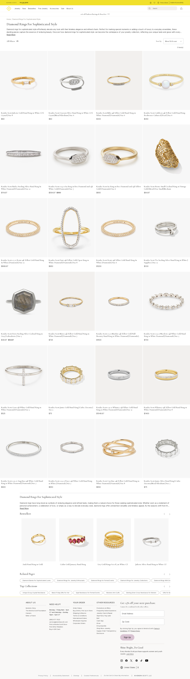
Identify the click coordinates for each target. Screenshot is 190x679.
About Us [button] (69, 8)
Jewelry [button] (17, 8)
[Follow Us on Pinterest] (136, 661)
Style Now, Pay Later (104, 616)
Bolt (98, 618)
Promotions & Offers (104, 608)
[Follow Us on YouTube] (146, 661)
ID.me (98, 623)
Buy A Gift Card (54, 629)
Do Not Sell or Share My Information (116, 675)
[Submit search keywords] (149, 8)
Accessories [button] (54, 8)
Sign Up (127, 637)
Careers (28, 613)
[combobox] (162, 8)
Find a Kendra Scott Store (58, 624)
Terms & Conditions (80, 616)
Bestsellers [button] (32, 8)
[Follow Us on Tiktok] (141, 661)
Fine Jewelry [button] (43, 8)
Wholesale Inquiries (80, 621)
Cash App (100, 621)
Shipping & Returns (79, 613)
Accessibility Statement (61, 675)
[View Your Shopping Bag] (181, 8)
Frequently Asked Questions (106, 610)
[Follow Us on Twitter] (131, 661)
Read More (11, 35)
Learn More (130, 654)
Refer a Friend (31, 616)
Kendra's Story (31, 608)
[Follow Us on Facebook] (126, 661)
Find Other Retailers (56, 627)
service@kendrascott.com (58, 622)
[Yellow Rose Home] (24, 2)
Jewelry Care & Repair (104, 613)
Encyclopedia (101, 626)
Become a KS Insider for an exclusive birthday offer (93, 15)
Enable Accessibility (176, 2)
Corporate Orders (79, 623)
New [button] (24, 8)
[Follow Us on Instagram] (122, 661)
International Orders (80, 618)
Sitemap (76, 675)
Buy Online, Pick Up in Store (82, 610)
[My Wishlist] (154, 2)
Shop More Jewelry (103, 628)
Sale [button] (62, 8)
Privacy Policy (135, 631)
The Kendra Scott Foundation (36, 610)
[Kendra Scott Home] (11, 2)
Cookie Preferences (91, 675)
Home (9, 19)
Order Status (77, 608)
